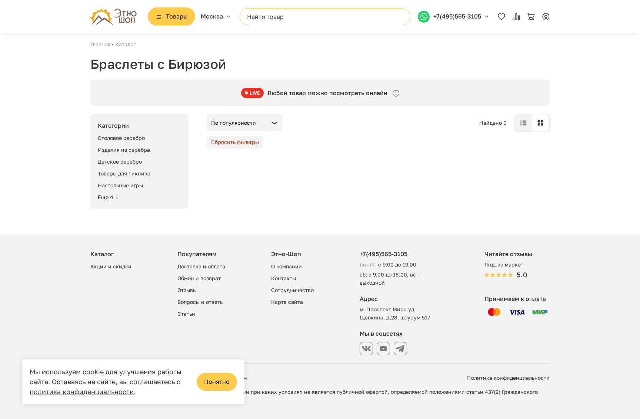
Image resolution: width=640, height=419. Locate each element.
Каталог (125, 44)
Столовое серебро (121, 138)
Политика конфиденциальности (508, 378)
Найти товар (265, 16)
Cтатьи (186, 314)
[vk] (366, 348)
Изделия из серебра (124, 150)
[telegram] (400, 348)
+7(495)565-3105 (383, 254)
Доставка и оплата (201, 266)
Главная (100, 44)
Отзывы (187, 290)
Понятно (217, 381)
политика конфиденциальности (82, 392)
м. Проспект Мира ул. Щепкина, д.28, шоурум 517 (395, 313)
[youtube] (383, 348)
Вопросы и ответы (200, 302)
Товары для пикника (124, 173)
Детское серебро (120, 161)
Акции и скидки (110, 266)
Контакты (283, 278)
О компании (286, 266)
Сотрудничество (292, 290)
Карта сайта (287, 302)
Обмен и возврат (199, 278)
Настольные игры (120, 185)
